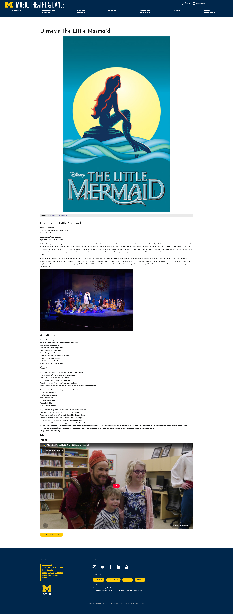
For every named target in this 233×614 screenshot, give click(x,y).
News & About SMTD (209, 12)
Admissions (16, 11)
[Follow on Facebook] (112, 567)
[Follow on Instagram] (96, 567)
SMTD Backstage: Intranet (52, 567)
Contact (98, 579)
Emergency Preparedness (52, 573)
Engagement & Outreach (145, 12)
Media (64, 216)
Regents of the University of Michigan (112, 604)
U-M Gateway (47, 578)
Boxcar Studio (139, 604)
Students (112, 11)
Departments (47, 570)
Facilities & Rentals (50, 575)
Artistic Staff (52, 216)
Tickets (140, 579)
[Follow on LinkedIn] (120, 567)
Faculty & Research (81, 12)
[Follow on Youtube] (104, 567)
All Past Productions (51, 534)
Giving (177, 11)
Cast (59, 216)
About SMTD (47, 565)
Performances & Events (48, 12)
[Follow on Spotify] (128, 567)
